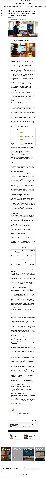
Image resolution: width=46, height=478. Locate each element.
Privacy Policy (24, 426)
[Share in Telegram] (1, 13)
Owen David (18, 408)
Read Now (32, 0)
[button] (43, 0)
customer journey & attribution (14, 19)
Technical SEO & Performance (18, 0)
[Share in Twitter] (1, 12)
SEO (13, 0)
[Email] (16, 415)
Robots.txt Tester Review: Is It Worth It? (25, 0)
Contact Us (2, 471)
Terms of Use (28, 426)
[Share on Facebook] (1, 11)
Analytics (9, 19)
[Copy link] (1, 15)
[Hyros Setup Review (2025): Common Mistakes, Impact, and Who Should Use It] (6, 454)
